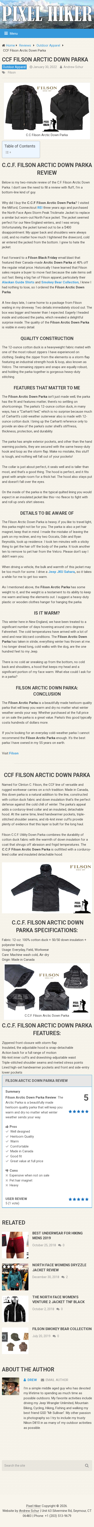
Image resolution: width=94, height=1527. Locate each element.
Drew (32, 1380)
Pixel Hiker (33, 1506)
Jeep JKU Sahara (61, 572)
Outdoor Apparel (14, 67)
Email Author (57, 1380)
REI (39, 208)
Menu (14, 34)
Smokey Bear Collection (60, 282)
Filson (12, 72)
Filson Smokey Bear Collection (62, 1329)
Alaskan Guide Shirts (18, 282)
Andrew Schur (73, 67)
